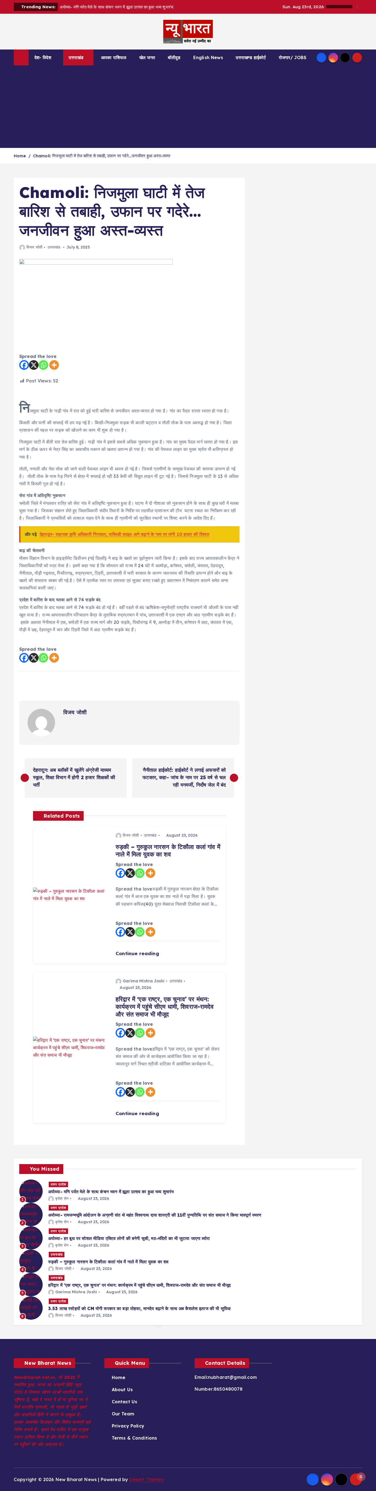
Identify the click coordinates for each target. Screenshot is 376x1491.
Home (20, 155)
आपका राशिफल (113, 57)
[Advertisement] (188, 106)
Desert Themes (146, 1479)
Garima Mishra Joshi (143, 981)
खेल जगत (147, 57)
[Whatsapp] (43, 365)
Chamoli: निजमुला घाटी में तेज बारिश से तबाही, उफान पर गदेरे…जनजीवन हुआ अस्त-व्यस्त (101, 155)
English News (208, 57)
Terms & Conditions (134, 1438)
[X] (34, 365)
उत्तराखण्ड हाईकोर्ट (251, 57)
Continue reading (138, 953)
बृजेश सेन (62, 1198)
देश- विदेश (42, 57)
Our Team (123, 1413)
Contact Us (124, 1401)
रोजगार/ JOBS (293, 57)
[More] (54, 365)
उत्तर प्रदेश (58, 1184)
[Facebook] (24, 365)
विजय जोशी (34, 247)
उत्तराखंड (76, 57)
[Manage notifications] (361, 1476)
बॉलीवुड (174, 57)
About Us (122, 1389)
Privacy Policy (128, 1426)
